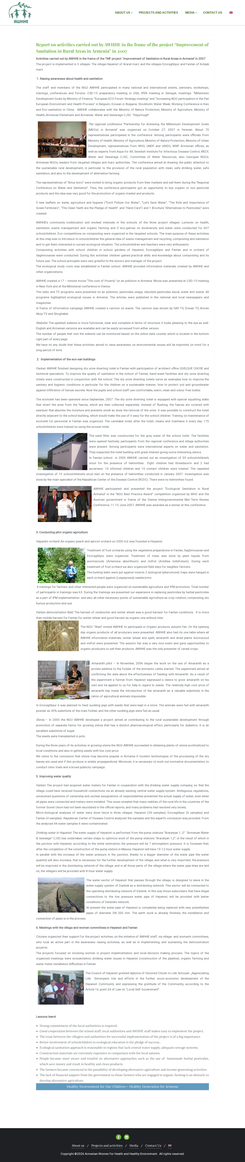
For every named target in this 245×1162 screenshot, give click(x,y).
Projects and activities (106, 1145)
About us (78, 1145)
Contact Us (153, 1145)
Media (133, 1145)
